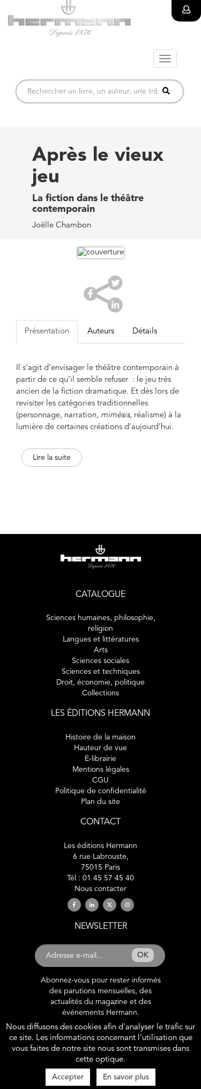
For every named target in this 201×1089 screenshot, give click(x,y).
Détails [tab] (144, 332)
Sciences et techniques (101, 671)
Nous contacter (100, 889)
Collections (100, 693)
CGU (100, 780)
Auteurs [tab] (100, 332)
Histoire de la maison (100, 737)
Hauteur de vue (100, 748)
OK (142, 955)
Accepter (68, 1077)
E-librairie (100, 759)
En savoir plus (126, 1077)
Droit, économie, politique (100, 682)
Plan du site (100, 802)
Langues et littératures (101, 639)
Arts (101, 650)
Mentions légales (100, 769)
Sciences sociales (100, 661)
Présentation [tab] (47, 332)
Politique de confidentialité (100, 791)
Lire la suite (52, 457)
